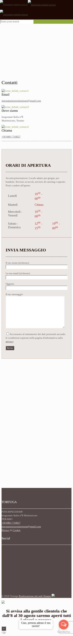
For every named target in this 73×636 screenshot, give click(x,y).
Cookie (16, 530)
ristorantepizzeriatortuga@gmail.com (21, 100)
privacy (10, 341)
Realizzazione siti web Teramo (35, 596)
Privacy (6, 530)
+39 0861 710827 (11, 136)
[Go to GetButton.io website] (63, 632)
